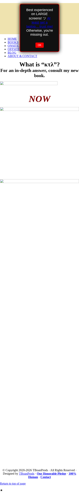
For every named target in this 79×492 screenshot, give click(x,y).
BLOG (12, 52)
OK (39, 45)
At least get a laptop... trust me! (39, 22)
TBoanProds (26, 473)
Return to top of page (13, 483)
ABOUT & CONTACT (22, 56)
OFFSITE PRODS (19, 49)
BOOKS (13, 42)
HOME (12, 38)
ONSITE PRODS (19, 45)
